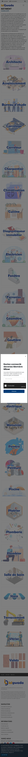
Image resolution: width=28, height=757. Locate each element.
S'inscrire (14, 391)
